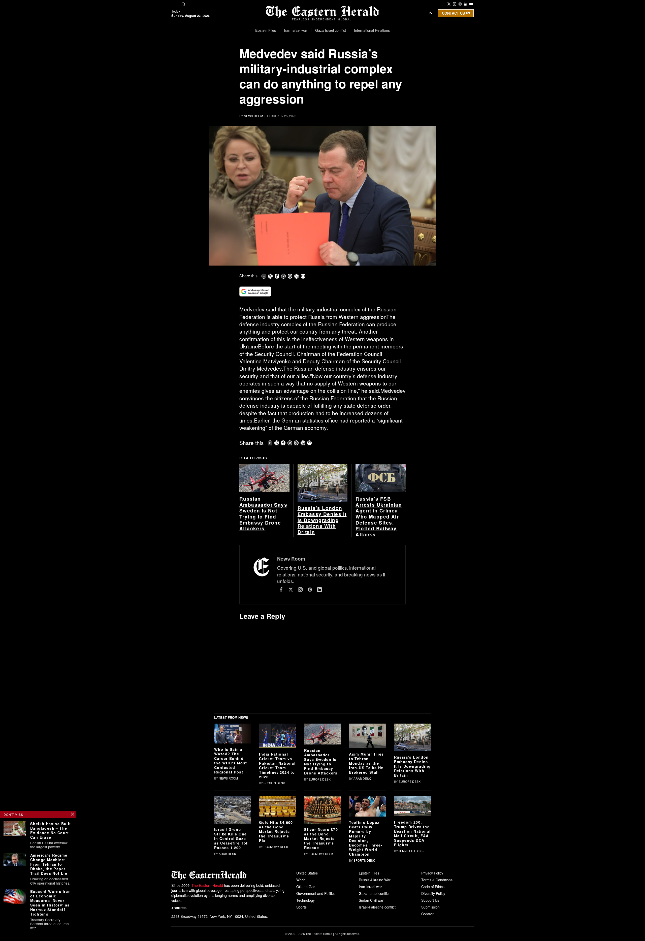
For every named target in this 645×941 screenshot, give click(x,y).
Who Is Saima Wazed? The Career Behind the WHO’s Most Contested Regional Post (230, 838)
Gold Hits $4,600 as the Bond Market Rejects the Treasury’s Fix (276, 909)
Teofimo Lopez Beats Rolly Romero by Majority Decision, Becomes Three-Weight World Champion (365, 916)
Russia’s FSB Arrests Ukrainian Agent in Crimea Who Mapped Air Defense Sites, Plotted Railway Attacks (379, 594)
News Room (253, 116)
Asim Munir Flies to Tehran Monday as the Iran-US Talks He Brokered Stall (366, 841)
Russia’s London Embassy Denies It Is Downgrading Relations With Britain (322, 598)
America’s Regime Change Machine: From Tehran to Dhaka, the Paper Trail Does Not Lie (48, 864)
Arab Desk (362, 856)
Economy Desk (276, 925)
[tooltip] (449, 4)
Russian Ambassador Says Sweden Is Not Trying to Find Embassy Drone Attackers (263, 592)
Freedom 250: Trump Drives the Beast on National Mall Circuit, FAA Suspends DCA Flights (412, 911)
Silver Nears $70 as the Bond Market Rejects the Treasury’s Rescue (321, 916)
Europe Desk (320, 857)
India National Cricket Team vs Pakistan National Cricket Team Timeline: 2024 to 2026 (277, 843)
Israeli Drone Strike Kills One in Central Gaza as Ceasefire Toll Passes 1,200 (231, 916)
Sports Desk (274, 861)
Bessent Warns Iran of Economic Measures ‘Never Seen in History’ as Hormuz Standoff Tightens (50, 902)
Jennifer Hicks (411, 929)
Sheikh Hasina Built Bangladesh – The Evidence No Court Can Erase (50, 830)
